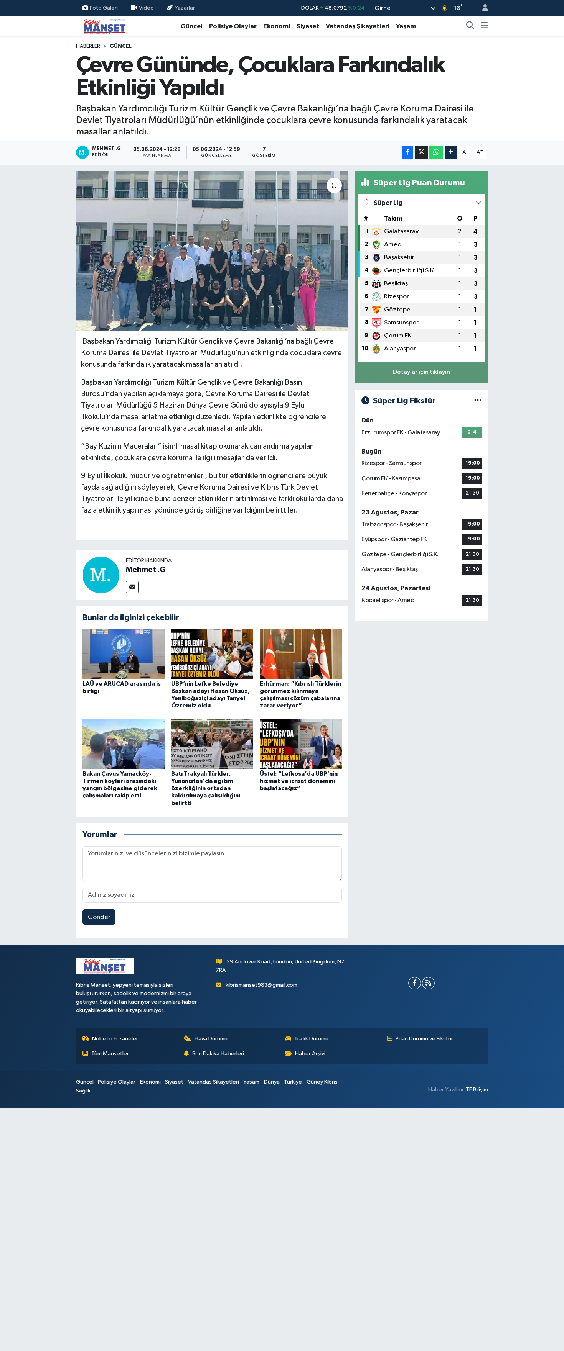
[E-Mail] (132, 587)
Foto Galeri (104, 8)
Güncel (192, 26)
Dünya (272, 1082)
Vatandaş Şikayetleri (357, 26)
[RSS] (428, 983)
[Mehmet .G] (100, 575)
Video (146, 8)
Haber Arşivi (310, 1053)
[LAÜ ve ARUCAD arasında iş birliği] (123, 653)
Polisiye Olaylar (233, 26)
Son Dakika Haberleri (218, 1053)
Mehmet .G (145, 569)
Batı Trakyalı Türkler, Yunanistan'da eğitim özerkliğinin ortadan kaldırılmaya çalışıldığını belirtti (205, 788)
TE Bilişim (477, 1089)
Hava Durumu (211, 1038)
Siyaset (308, 26)
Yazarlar (185, 8)
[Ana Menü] (484, 26)
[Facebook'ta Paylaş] (407, 152)
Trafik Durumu (311, 1038)
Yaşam (406, 26)
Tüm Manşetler (110, 1053)
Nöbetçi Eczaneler (115, 1038)
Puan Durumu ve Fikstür (424, 1038)
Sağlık (83, 1091)
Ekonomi (276, 26)
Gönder (99, 917)
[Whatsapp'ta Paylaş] (436, 152)
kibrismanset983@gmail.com (261, 985)
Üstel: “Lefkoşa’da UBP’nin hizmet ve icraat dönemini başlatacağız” (299, 781)
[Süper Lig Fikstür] (478, 401)
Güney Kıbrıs (322, 1082)
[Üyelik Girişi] (482, 8)
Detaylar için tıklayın (421, 372)
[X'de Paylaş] (421, 152)
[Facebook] (414, 983)
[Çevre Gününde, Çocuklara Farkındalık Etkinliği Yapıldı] (212, 251)
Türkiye (293, 1082)
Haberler (88, 46)
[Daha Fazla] (451, 152)
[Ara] (470, 26)
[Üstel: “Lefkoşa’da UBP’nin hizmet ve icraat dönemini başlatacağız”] (301, 743)
